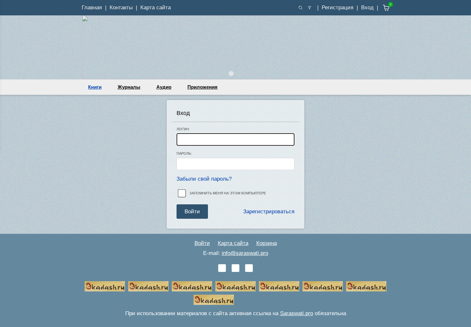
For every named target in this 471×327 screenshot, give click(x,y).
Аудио (163, 87)
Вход (367, 7)
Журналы (129, 87)
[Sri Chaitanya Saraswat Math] (105, 286)
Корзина (266, 243)
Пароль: (184, 153)
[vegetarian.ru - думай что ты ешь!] (148, 286)
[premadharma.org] (214, 300)
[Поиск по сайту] (300, 7)
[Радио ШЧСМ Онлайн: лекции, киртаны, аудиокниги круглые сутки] (279, 286)
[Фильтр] (309, 7)
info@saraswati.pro (245, 253)
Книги (95, 87)
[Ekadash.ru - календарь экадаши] (192, 286)
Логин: (183, 129)
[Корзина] (381, 7)
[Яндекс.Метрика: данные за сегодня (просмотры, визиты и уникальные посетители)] (257, 300)
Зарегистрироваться (268, 211)
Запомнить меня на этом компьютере (227, 193)
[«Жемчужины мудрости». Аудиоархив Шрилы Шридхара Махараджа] (322, 286)
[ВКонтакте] (222, 268)
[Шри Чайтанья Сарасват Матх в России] (366, 286)
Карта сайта (155, 7)
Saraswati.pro (296, 313)
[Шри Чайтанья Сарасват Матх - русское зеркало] (235, 286)
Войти (202, 243)
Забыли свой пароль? (204, 179)
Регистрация (337, 7)
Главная (92, 7)
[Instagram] (249, 268)
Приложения (202, 87)
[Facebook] (235, 268)
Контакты (121, 7)
